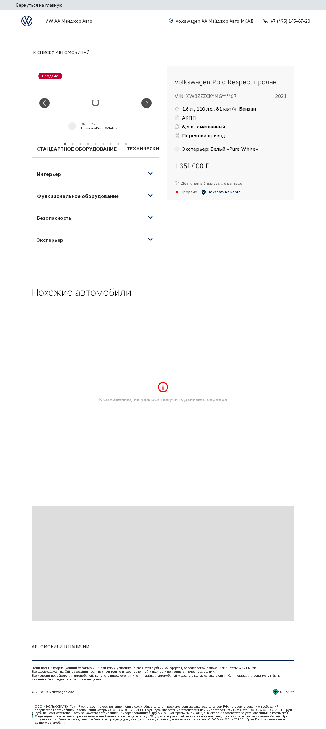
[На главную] (27, 21)
